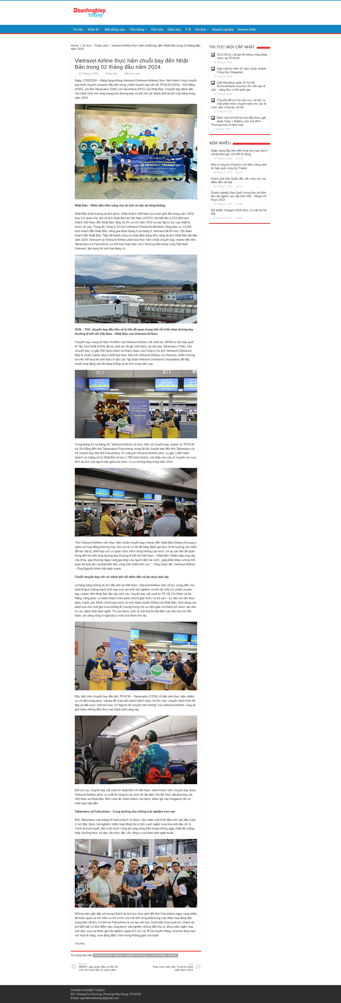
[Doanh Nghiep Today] (89, 12)
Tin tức (78, 29)
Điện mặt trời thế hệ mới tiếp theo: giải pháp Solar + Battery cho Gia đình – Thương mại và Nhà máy (238, 121)
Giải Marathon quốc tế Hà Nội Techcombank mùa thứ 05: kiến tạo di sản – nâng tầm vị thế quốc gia (238, 86)
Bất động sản (115, 29)
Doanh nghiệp (222, 29)
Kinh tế (93, 29)
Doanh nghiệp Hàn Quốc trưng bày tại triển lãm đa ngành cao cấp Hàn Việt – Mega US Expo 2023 (239, 196)
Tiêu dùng (136, 29)
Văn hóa (157, 29)
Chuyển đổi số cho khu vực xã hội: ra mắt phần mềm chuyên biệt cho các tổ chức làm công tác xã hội (238, 103)
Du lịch (200, 29)
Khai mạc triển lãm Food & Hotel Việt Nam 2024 (173, 967)
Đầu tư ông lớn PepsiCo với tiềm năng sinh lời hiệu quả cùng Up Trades (239, 166)
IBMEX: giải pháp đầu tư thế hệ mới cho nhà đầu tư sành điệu (98, 967)
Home (75, 45)
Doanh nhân (247, 29)
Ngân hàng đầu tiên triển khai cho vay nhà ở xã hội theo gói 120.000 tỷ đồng (239, 152)
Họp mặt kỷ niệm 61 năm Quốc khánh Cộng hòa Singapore (241, 70)
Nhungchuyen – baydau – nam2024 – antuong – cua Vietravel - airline (136, 955)
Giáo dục (174, 29)
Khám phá (101, 45)
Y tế (188, 29)
